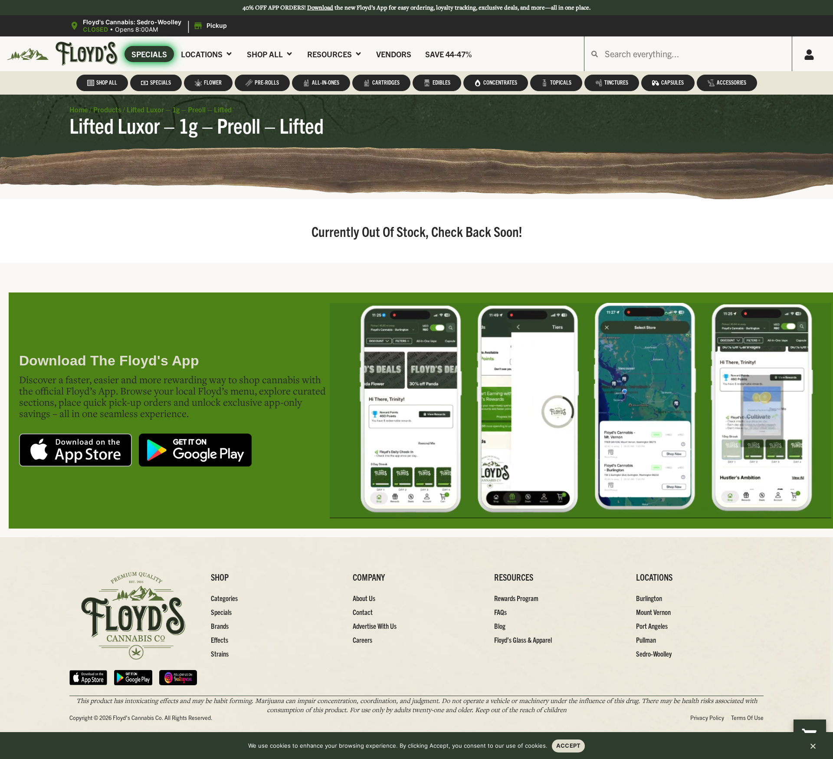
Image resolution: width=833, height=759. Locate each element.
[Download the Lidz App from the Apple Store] (75, 450)
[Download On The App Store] (88, 677)
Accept (568, 745)
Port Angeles (652, 625)
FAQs (500, 612)
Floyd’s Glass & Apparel (523, 639)
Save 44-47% (448, 54)
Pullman (646, 639)
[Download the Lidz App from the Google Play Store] (195, 450)
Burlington (649, 598)
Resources (329, 54)
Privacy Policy (707, 717)
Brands (220, 625)
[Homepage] (28, 54)
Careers (362, 639)
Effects (219, 639)
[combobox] (695, 53)
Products (107, 109)
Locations (202, 54)
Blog (499, 625)
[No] (812, 749)
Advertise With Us (375, 625)
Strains (220, 653)
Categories (224, 598)
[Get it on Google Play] (133, 677)
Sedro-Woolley (654, 653)
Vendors (393, 54)
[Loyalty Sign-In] (809, 54)
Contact (363, 612)
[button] (149, 26)
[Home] (133, 616)
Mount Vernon (653, 612)
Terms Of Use (747, 717)
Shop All (265, 54)
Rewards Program (516, 598)
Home (78, 109)
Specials (149, 54)
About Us (364, 598)
